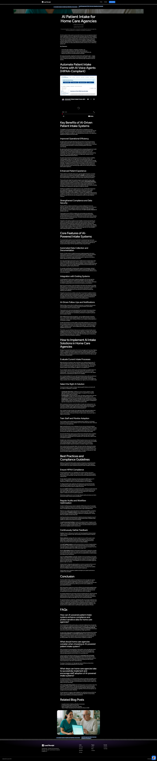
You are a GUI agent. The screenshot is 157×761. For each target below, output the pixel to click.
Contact (93, 750)
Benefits (81, 750)
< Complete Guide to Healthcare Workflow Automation (65, 6)
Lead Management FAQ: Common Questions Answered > (89, 737)
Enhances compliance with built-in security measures (73, 52)
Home (92, 746)
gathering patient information (86, 37)
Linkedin (105, 746)
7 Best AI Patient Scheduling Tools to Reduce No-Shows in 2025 (75, 707)
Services (81, 746)
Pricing (80, 752)
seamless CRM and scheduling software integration (82, 602)
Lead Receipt (85, 56)
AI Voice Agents (85, 68)
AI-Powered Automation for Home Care (70, 705)
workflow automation (76, 293)
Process (80, 748)
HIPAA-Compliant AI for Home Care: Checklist (71, 706)
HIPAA (65, 71)
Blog (92, 748)
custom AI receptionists (65, 602)
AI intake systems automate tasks (67, 141)
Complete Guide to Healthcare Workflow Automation (73, 704)
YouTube (105, 748)
